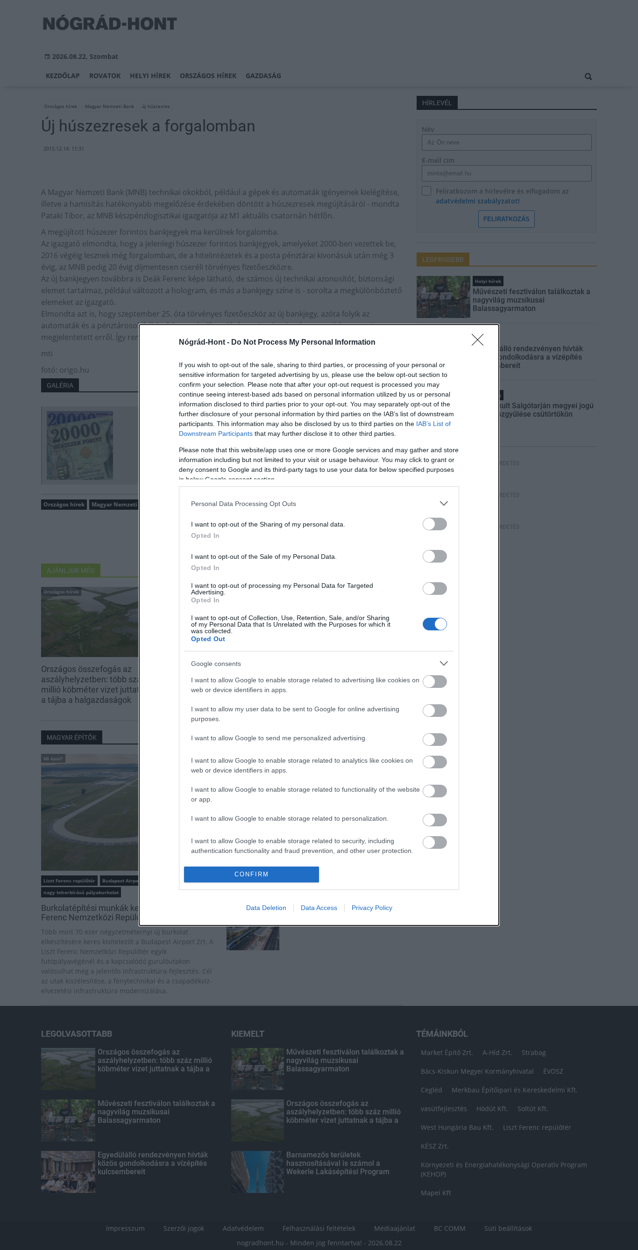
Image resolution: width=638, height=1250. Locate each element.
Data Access (319, 907)
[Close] (480, 343)
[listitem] (319, 503)
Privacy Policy (372, 907)
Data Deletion (266, 907)
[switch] (435, 524)
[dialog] (319, 625)
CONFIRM (251, 874)
